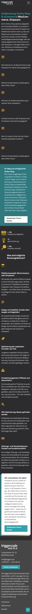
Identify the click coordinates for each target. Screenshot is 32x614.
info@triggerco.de (7, 559)
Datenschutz (5, 605)
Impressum (5, 602)
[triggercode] (7, 2)
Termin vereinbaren (11, 567)
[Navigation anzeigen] (29, 3)
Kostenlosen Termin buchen (14, 219)
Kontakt (4, 609)
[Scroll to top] (28, 610)
